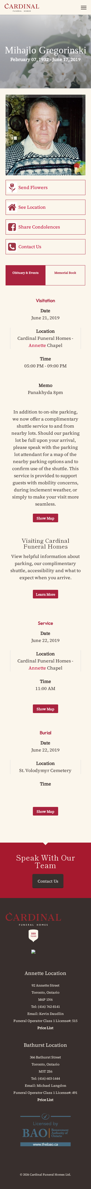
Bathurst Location (45, 1045)
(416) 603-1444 (49, 1078)
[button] (83, 7)
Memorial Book (65, 273)
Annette (37, 345)
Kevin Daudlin (51, 1013)
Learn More (45, 594)
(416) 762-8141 (49, 1006)
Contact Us (29, 246)
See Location (32, 207)
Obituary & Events (25, 273)
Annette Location (45, 973)
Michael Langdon (51, 1085)
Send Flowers (33, 187)
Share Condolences (39, 227)
